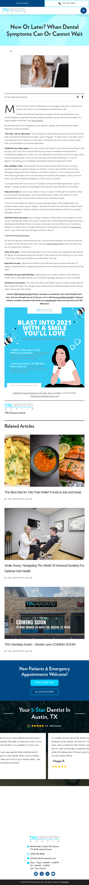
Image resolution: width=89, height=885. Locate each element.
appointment (50, 301)
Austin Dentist (37, 121)
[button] (83, 10)
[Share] (83, 97)
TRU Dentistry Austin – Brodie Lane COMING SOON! (40, 644)
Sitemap (65, 882)
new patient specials (64, 297)
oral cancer (76, 227)
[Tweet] (78, 97)
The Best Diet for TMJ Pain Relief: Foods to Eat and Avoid (43, 492)
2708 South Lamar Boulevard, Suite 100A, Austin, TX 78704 (37, 393)
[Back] (11, 51)
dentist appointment (55, 244)
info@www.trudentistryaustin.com (44, 396)
